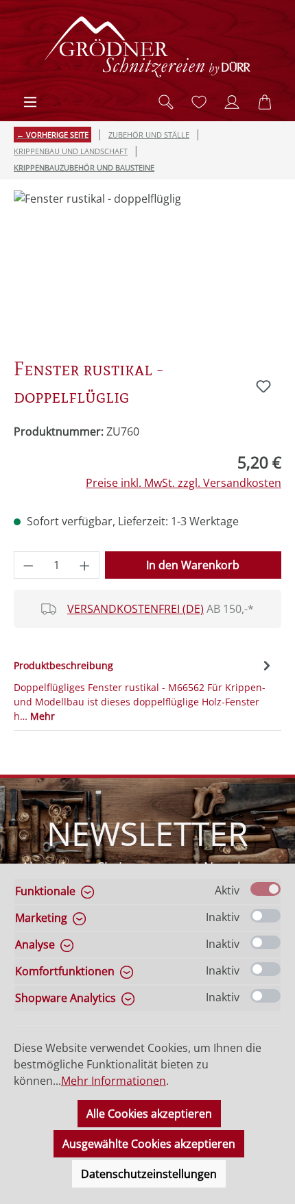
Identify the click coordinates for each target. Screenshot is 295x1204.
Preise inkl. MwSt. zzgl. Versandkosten (183, 482)
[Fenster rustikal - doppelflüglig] (147, 267)
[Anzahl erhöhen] (85, 565)
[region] (147, 267)
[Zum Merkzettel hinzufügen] (263, 386)
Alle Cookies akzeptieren (149, 1113)
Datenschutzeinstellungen (149, 1173)
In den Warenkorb (192, 565)
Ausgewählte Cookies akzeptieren (148, 1143)
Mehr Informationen (113, 1080)
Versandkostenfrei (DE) (135, 608)
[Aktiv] (265, 889)
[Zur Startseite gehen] (147, 46)
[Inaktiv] (265, 916)
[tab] (144, 690)
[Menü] (30, 102)
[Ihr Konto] (231, 102)
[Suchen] (166, 102)
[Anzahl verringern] (28, 565)
